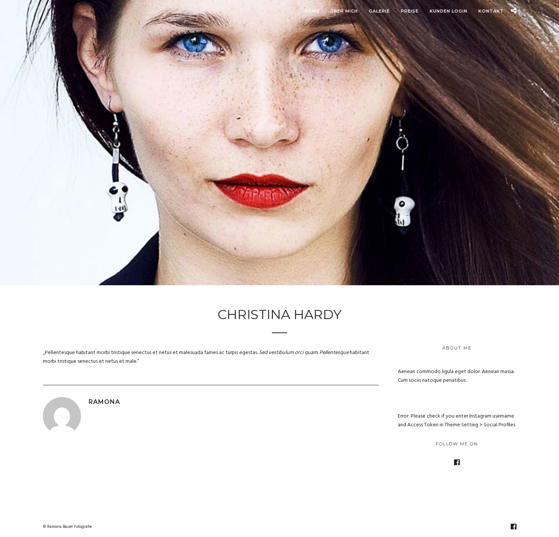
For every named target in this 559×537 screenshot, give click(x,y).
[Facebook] (457, 462)
